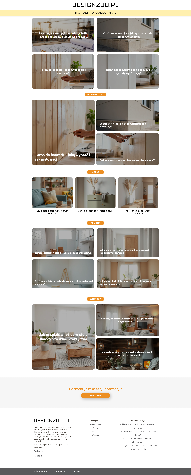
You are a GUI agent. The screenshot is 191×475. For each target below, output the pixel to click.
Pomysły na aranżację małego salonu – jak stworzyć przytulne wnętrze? (127, 320)
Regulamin (77, 471)
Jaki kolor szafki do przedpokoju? (95, 210)
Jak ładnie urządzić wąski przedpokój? (138, 212)
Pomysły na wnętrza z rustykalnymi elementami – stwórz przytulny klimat (127, 353)
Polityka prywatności (40, 471)
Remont (86, 13)
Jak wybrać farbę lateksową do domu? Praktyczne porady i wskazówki (126, 282)
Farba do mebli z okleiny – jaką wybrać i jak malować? (127, 160)
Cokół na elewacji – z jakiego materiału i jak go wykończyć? (128, 35)
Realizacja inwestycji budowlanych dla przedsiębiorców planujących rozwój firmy (63, 35)
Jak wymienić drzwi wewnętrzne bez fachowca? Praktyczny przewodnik (124, 251)
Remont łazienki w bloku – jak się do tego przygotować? (64, 253)
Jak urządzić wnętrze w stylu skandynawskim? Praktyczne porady (63, 337)
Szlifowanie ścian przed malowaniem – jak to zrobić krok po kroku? (64, 282)
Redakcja (38, 451)
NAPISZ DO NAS (95, 396)
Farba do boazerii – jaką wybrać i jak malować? (63, 71)
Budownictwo (99, 13)
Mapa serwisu (60, 471)
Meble (77, 13)
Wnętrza (113, 13)
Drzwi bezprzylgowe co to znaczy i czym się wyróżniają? (128, 71)
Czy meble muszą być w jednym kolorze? (52, 212)
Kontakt (38, 456)
